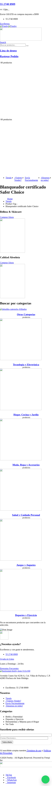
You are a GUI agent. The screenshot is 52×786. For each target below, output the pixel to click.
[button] (3, 42)
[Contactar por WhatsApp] (45, 779)
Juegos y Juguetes (26, 565)
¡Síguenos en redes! (45, 179)
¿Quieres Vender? (18, 179)
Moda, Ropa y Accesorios (26, 464)
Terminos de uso (33, 750)
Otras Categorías (26, 314)
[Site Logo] (8, 26)
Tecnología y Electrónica (26, 364)
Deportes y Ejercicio (26, 615)
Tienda (9, 178)
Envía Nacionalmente (31, 179)
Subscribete (7, 742)
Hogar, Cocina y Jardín (26, 414)
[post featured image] (13, 309)
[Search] (27, 45)
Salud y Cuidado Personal (26, 515)
